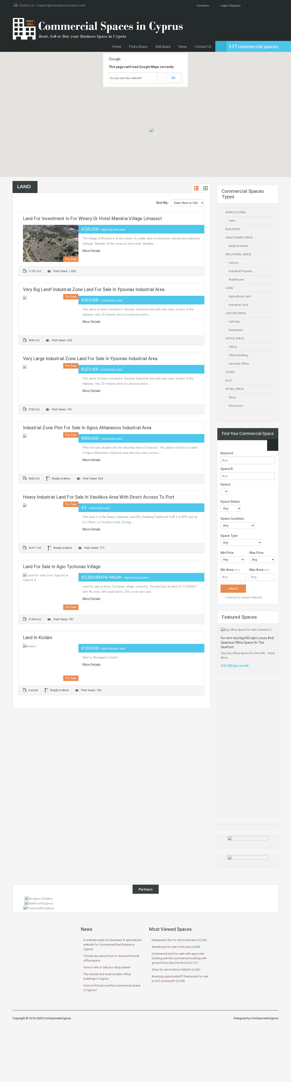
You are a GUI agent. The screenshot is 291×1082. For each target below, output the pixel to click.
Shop (232, 397)
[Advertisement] (247, 749)
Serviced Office (239, 363)
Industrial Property (240, 271)
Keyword (227, 453)
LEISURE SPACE (236, 313)
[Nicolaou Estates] (39, 898)
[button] (18, 134)
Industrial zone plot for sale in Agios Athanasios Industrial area (87, 427)
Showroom (236, 405)
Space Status (230, 501)
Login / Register (231, 5)
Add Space (163, 46)
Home (116, 46)
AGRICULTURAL (236, 212)
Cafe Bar (234, 321)
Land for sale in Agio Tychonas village (61, 566)
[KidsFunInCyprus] (39, 903)
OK (173, 78)
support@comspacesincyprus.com (61, 5)
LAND (229, 288)
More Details (92, 251)
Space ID (227, 469)
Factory (233, 262)
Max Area (259, 570)
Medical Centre (238, 246)
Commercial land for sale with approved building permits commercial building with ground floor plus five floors (179, 958)
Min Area (230, 570)
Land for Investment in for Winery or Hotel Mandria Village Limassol (92, 218)
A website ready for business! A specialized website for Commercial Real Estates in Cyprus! (112, 944)
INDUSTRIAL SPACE (238, 254)
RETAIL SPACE (235, 389)
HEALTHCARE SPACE (239, 237)
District (226, 484)
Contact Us (203, 46)
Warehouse (236, 279)
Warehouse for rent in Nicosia (171, 947)
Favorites (203, 5)
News (182, 46)
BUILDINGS (233, 229)
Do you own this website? (126, 78)
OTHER (230, 372)
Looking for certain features (243, 597)
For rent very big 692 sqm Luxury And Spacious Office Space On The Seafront (247, 642)
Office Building (238, 355)
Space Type (229, 535)
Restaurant (236, 330)
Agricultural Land (240, 296)
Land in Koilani (37, 637)
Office (233, 347)
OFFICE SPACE (235, 338)
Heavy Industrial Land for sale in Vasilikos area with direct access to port (98, 497)
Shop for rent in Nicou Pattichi (171, 969)
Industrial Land (238, 304)
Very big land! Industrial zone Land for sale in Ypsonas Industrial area (93, 289)
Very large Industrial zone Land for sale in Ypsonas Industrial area (90, 358)
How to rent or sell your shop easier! (106, 967)
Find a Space (138, 46)
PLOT (229, 380)
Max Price (256, 553)
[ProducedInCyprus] (38, 908)
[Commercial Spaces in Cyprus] (98, 33)
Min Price (227, 553)
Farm (232, 220)
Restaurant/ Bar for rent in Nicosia (174, 940)
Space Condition (232, 518)
